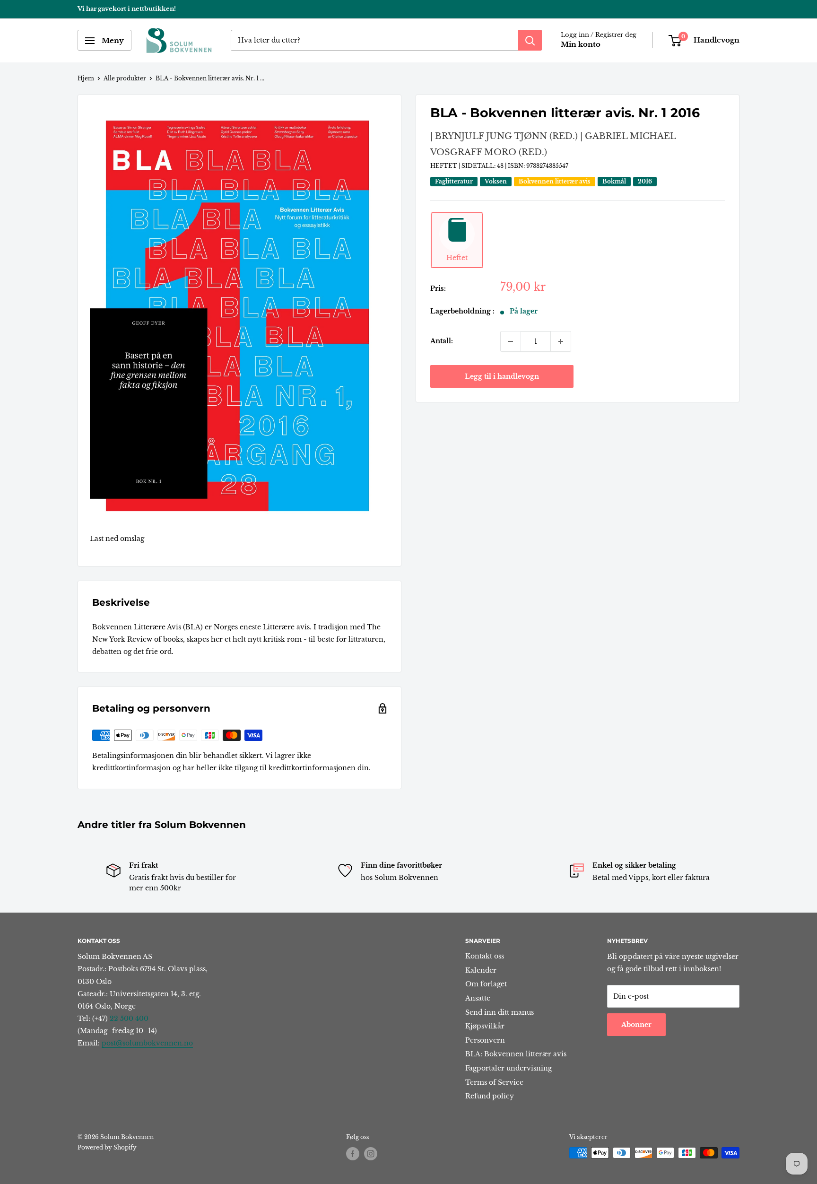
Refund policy (489, 1096)
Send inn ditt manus (499, 1012)
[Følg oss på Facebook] (352, 1153)
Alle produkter (125, 78)
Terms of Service (494, 1082)
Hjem (86, 78)
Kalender (480, 970)
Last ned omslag (117, 538)
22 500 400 (129, 1018)
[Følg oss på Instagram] (370, 1153)
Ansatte (477, 998)
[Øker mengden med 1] (561, 341)
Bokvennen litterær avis (555, 181)
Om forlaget (486, 984)
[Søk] (530, 40)
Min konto (580, 44)
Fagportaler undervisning (508, 1068)
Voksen (496, 181)
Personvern (485, 1040)
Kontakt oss (484, 956)
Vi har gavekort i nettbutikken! (127, 9)
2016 (645, 181)
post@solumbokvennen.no (147, 1043)
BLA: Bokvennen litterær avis (515, 1054)
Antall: (441, 341)
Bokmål (614, 181)
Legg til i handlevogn (502, 376)
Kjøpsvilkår (484, 1026)
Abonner (636, 1024)
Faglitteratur (454, 181)
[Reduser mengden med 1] (511, 341)
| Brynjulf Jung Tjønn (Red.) (504, 136)
